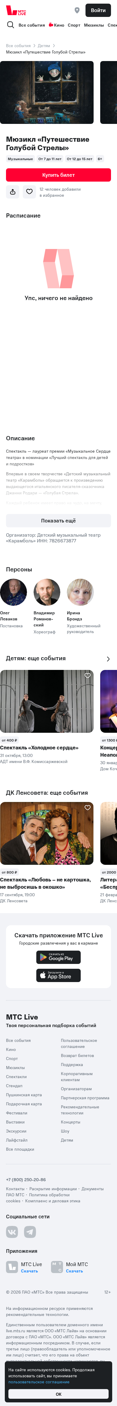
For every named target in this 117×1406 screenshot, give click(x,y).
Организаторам (76, 1088)
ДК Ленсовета (14, 900)
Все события (32, 25)
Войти (98, 10)
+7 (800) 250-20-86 (26, 1179)
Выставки (15, 1122)
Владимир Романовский (44, 618)
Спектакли (16, 1076)
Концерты (70, 1122)
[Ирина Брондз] (80, 592)
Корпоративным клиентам (77, 1076)
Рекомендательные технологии (80, 1110)
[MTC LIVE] (16, 10)
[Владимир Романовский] (47, 592)
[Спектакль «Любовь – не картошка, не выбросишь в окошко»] (47, 833)
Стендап (14, 1085)
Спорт (74, 25)
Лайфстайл (17, 1140)
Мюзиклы (94, 25)
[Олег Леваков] (13, 592)
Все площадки (20, 1149)
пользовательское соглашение (39, 1382)
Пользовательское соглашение (79, 1043)
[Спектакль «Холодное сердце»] (47, 701)
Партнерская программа (85, 1097)
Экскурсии (16, 1131)
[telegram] (30, 1232)
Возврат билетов (77, 1055)
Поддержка (72, 1064)
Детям (44, 45)
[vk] (12, 1232)
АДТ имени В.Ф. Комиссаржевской (34, 761)
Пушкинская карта (24, 1094)
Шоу (65, 1131)
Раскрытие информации (53, 1188)
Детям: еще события (36, 658)
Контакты (15, 1188)
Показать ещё (58, 520)
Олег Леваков (8, 615)
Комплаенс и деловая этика (52, 1201)
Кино (59, 25)
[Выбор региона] (77, 10)
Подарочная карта (24, 1104)
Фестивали (16, 1113)
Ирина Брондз (74, 615)
